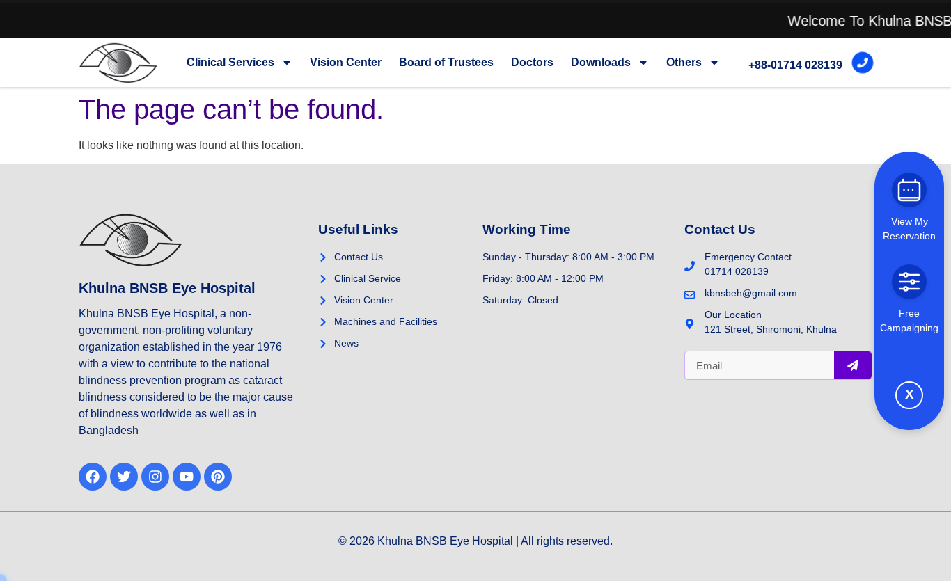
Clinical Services (230, 62)
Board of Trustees (446, 62)
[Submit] (853, 365)
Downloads (601, 62)
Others (684, 62)
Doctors (532, 62)
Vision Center (346, 62)
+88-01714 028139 (795, 65)
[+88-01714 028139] (862, 62)
